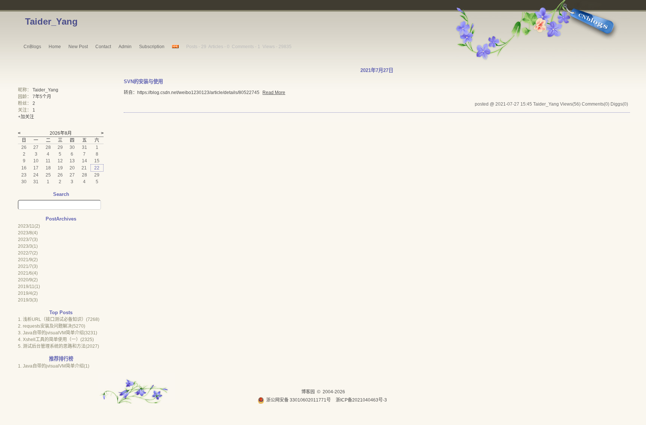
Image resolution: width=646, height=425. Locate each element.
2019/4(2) (28, 293)
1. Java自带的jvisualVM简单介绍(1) (53, 366)
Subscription (151, 46)
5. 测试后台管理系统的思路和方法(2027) (58, 346)
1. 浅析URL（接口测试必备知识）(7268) (58, 319)
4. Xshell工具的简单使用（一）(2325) (56, 339)
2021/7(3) (28, 266)
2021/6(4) (28, 273)
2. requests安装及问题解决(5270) (51, 326)
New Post (78, 46)
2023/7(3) (28, 239)
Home (55, 46)
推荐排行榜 (61, 359)
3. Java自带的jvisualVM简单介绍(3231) (57, 332)
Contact (103, 46)
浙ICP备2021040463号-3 (361, 400)
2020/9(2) (28, 279)
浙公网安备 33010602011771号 (298, 400)
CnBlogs (32, 46)
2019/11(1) (29, 286)
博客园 (308, 391)
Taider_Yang (51, 21)
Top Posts (61, 312)
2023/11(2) (29, 226)
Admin (125, 46)
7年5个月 (42, 96)
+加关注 (26, 116)
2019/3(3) (28, 300)
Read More (273, 92)
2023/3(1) (28, 246)
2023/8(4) (28, 232)
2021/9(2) (28, 259)
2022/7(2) (28, 253)
